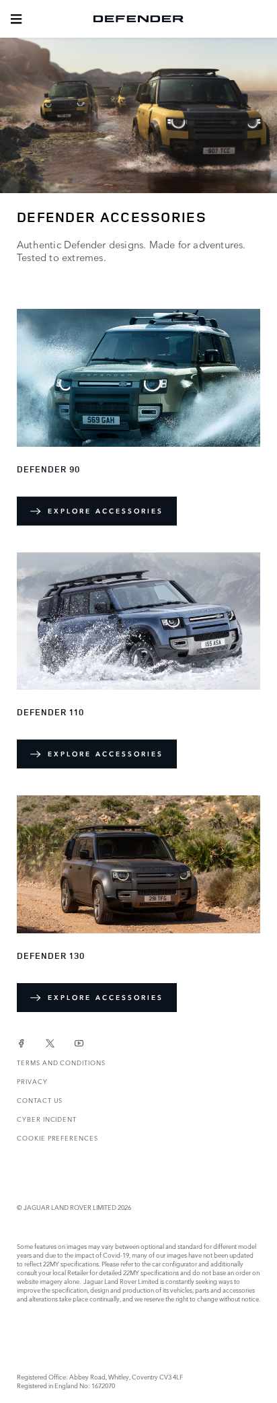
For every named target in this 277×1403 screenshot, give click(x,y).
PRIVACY (32, 1081)
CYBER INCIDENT (47, 1118)
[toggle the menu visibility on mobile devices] (16, 18)
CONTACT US (40, 1099)
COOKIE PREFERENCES (57, 1137)
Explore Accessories (105, 511)
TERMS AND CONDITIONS (61, 1062)
